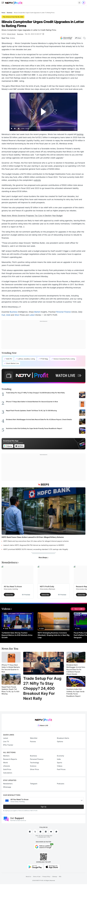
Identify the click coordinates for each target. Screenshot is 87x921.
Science (33, 766)
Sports (59, 763)
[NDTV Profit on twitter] (35, 831)
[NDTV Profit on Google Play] (35, 867)
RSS (60, 876)
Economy (60, 756)
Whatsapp (7, 787)
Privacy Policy (46, 876)
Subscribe (9, 595)
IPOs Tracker (8, 745)
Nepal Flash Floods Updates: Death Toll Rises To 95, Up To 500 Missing (10, 690)
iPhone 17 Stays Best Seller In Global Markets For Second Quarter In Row (11, 668)
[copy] (84, 38)
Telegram (33, 784)
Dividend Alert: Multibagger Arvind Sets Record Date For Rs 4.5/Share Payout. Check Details (75, 669)
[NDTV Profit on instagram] (40, 831)
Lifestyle (6, 766)
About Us (28, 876)
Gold (8, 315)
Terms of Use (36, 876)
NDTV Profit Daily (47, 586)
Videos (59, 766)
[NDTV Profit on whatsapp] (56, 831)
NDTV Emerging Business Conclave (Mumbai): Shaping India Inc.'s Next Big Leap (53, 635)
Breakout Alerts (63, 738)
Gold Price (7, 769)
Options (60, 742)
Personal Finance (63, 312)
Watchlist (33, 738)
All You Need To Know (13, 586)
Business (20, 34)
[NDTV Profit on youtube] (51, 831)
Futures (33, 742)
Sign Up (43, 807)
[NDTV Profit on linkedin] (46, 831)
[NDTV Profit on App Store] (52, 867)
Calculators (7, 773)
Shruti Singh (11, 34)
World (5, 763)
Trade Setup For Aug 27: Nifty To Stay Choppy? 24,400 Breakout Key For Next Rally (42, 688)
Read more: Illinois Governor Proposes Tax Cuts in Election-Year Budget (32, 216)
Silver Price (34, 769)
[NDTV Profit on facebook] (30, 831)
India (59, 759)
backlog (80, 134)
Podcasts (60, 784)
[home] (13, 2)
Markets (6, 756)
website (37, 180)
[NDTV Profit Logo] (43, 719)
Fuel (3, 315)
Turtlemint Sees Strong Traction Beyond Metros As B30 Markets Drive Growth (17, 635)
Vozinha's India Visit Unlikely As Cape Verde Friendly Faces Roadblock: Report (75, 692)
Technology (34, 763)
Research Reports (10, 759)
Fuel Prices (61, 769)
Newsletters (8, 784)
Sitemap (54, 876)
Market (37, 312)
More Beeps (43, 557)
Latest (32, 315)
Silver (17, 315)
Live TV (6, 742)
